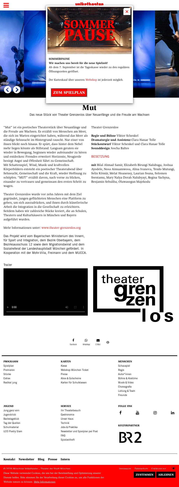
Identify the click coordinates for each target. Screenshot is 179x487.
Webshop (91, 79)
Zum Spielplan (69, 92)
